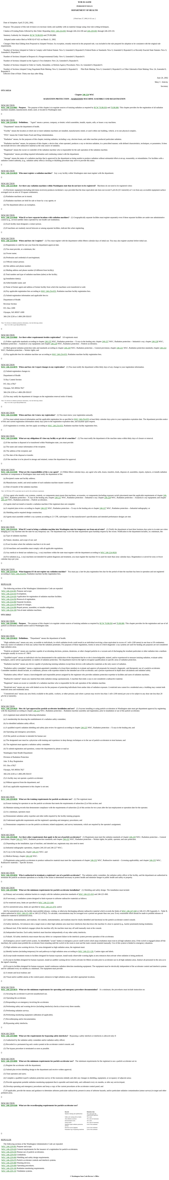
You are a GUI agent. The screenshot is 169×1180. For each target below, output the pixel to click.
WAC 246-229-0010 (9, 638)
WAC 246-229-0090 (9, 1061)
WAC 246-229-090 (8, 1166)
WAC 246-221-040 (45, 903)
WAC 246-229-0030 (9, 799)
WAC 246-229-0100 (9, 1105)
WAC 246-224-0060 (9, 337)
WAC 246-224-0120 (9, 572)
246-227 (105, 341)
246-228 (155, 341)
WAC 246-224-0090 (9, 438)
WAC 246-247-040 (129, 911)
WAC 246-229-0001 (9, 623)
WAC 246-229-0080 (9, 1036)
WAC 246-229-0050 (9, 875)
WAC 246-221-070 (48, 907)
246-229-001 (92, 31)
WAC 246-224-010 (8, 594)
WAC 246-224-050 (8, 599)
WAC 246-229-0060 (9, 890)
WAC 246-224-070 (8, 605)
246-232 (93, 860)
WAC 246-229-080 (8, 1163)
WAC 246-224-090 (8, 607)
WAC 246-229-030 (8, 1152)
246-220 (67, 348)
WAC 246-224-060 (8, 602)
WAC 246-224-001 (58, 31)
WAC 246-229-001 (8, 1146)
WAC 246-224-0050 (9, 241)
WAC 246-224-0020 (9, 173)
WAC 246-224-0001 (9, 107)
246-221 (120, 348)
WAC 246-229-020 (8, 1149)
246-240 (29, 856)
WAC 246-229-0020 (9, 708)
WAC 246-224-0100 (9, 472)
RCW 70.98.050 (36, 35)
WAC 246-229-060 (8, 1157)
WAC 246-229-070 (8, 1160)
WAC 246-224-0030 (9, 186)
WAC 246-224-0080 (9, 415)
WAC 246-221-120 (85, 951)
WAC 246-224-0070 (9, 367)
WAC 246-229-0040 (9, 837)
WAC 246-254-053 (48, 291)
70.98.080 (115, 107)
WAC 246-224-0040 (9, 217)
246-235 (152, 860)
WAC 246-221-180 (24, 913)
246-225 (48, 341)
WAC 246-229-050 (8, 1155)
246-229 (54, 344)
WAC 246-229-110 (8, 1171)
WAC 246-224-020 (8, 596)
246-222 (163, 348)
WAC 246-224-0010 (9, 122)
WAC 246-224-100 (8, 610)
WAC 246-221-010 (86, 894)
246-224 (85, 95)
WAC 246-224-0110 (9, 529)
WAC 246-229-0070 (9, 989)
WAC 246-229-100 (8, 1168)
